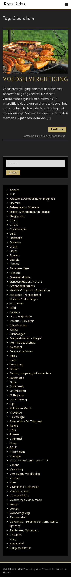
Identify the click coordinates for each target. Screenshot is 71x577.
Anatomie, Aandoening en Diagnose (32, 198)
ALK (12, 194)
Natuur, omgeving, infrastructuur (30, 373)
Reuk (13, 430)
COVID (14, 225)
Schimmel (16, 438)
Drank (13, 246)
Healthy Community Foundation (30, 290)
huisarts (15, 312)
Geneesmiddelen (20, 277)
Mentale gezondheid (23, 342)
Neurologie (17, 377)
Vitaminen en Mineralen (24, 487)
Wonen (14, 504)
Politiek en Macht (20, 408)
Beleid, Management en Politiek (30, 211)
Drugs (14, 251)
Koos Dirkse (15, 4)
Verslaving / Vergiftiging (25, 473)
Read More (57, 129)
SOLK (13, 447)
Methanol (16, 347)
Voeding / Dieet (20, 491)
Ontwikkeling (18, 390)
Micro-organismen (21, 351)
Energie (14, 259)
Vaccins (14, 465)
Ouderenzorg (18, 399)
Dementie (16, 238)
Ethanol (14, 264)
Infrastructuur (19, 325)
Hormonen (16, 303)
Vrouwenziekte (19, 495)
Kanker (14, 329)
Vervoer (15, 478)
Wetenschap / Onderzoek (26, 500)
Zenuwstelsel (18, 517)
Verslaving (16, 469)
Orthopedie (17, 395)
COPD (13, 220)
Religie (14, 425)
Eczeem (15, 255)
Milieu (13, 355)
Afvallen (15, 190)
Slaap (13, 443)
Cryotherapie (18, 229)
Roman (14, 434)
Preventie (16, 412)
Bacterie (15, 203)
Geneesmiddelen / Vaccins (26, 281)
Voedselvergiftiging (35, 79)
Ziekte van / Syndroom (24, 530)
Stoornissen (17, 451)
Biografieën (17, 216)
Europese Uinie (19, 268)
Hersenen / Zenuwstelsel (25, 294)
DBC (13, 233)
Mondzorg (16, 364)
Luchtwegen (17, 334)
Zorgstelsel (17, 543)
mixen (13, 360)
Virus (13, 482)
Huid (13, 308)
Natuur (14, 369)
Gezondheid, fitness (22, 286)
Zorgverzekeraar (20, 548)
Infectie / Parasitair (22, 321)
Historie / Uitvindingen (24, 299)
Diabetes (15, 242)
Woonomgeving (20, 513)
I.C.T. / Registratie (21, 316)
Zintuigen (16, 534)
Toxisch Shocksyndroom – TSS (29, 460)
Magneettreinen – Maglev (26, 338)
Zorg (13, 539)
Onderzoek (17, 386)
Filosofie (15, 272)
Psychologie (17, 417)
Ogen (13, 382)
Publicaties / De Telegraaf (26, 421)
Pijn (12, 404)
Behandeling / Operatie (24, 207)
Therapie (15, 456)
